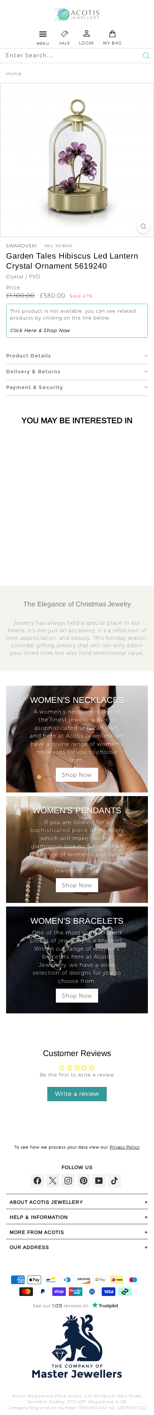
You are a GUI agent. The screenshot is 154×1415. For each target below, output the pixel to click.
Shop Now (77, 774)
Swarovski (21, 246)
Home (14, 73)
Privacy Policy (125, 1147)
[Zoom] (143, 226)
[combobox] (61, 55)
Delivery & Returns (33, 371)
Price (13, 287)
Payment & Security (34, 387)
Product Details (28, 355)
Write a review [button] (77, 1093)
